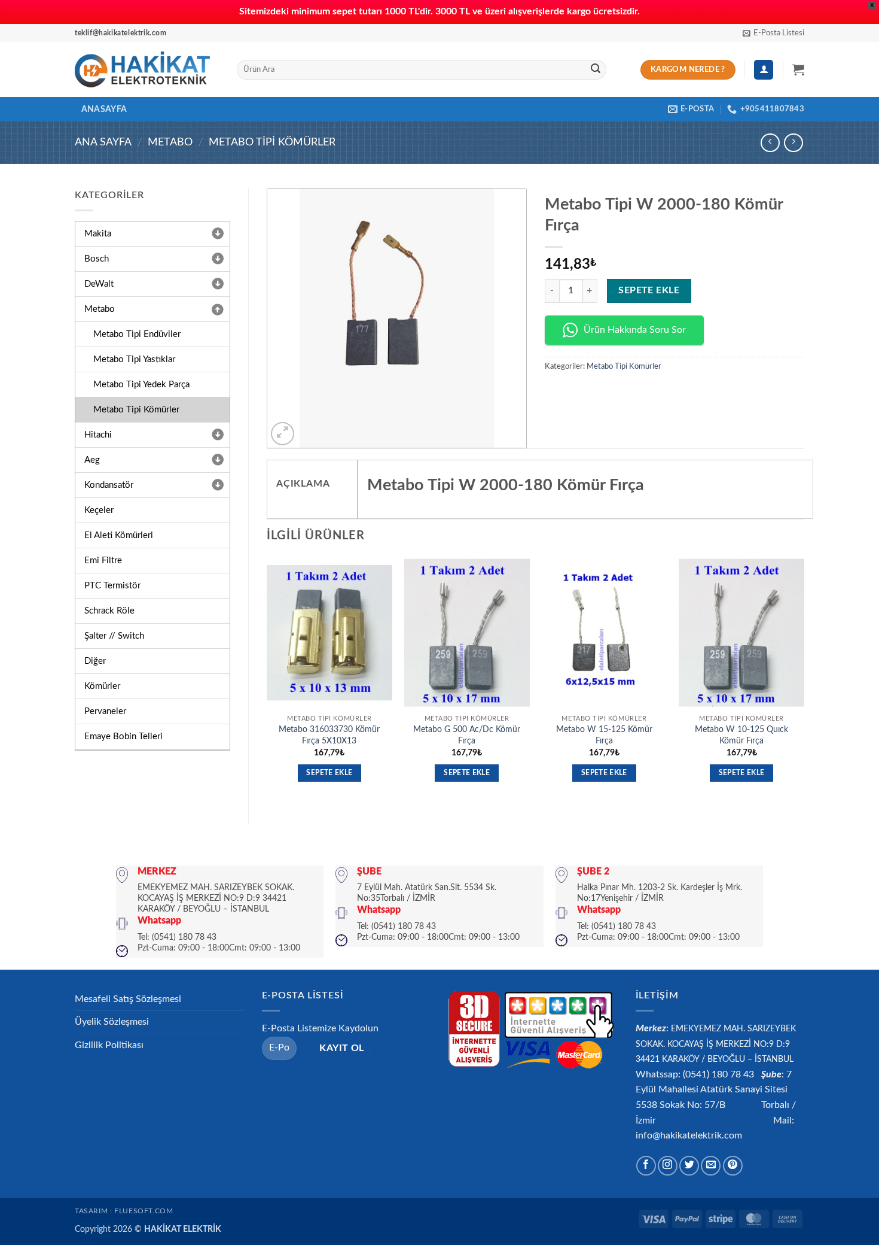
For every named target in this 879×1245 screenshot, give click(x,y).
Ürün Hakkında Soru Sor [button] (635, 330)
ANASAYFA (104, 109)
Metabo (170, 142)
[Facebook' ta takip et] (646, 1166)
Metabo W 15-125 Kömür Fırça (604, 735)
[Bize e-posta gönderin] (711, 1166)
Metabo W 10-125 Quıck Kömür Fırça (741, 735)
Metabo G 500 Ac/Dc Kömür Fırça (466, 735)
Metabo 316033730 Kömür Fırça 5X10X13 (329, 735)
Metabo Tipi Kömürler (272, 142)
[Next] (804, 680)
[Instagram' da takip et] (667, 1166)
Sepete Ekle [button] (329, 773)
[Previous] (267, 680)
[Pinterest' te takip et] (733, 1166)
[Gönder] (595, 70)
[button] (773, 33)
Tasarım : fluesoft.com (124, 1210)
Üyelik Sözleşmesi (112, 1022)
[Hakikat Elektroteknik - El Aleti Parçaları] (147, 69)
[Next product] (770, 142)
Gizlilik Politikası (109, 1045)
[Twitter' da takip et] (689, 1166)
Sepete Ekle (648, 290)
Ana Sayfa (103, 142)
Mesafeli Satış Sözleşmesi (128, 999)
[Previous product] (793, 142)
